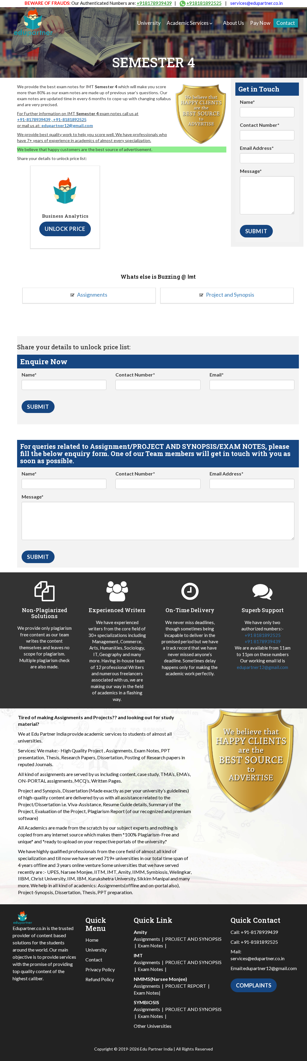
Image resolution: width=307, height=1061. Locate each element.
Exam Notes (150, 945)
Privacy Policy (100, 969)
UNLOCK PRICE (65, 228)
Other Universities (152, 1026)
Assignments (91, 294)
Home (91, 940)
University (149, 23)
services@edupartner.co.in (256, 3)
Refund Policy (99, 979)
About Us (233, 23)
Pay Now (260, 23)
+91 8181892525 (263, 635)
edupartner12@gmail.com (67, 125)
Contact (285, 23)
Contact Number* (259, 125)
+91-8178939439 (33, 119)
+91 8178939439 (263, 641)
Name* (247, 102)
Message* (251, 171)
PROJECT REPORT (185, 986)
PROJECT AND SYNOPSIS (193, 939)
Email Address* (257, 148)
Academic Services (188, 23)
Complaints (253, 985)
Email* (217, 374)
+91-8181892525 (69, 119)
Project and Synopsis (229, 294)
